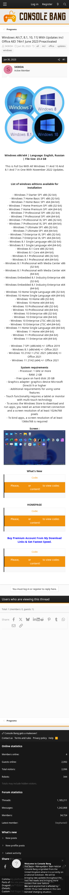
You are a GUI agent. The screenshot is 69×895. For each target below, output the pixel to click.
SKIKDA (9, 46)
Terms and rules (23, 738)
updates (61, 46)
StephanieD (61, 822)
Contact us (7, 738)
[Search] (64, 4)
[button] (5, 4)
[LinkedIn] (35, 619)
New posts (11, 838)
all (37, 46)
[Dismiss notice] (62, 861)
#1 (64, 59)
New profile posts (15, 845)
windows (7, 50)
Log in (24, 485)
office (51, 46)
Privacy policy (40, 738)
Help (51, 738)
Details (6, 888)
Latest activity (13, 853)
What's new (9, 832)
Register (37, 485)
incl (43, 46)
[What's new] (57, 4)
